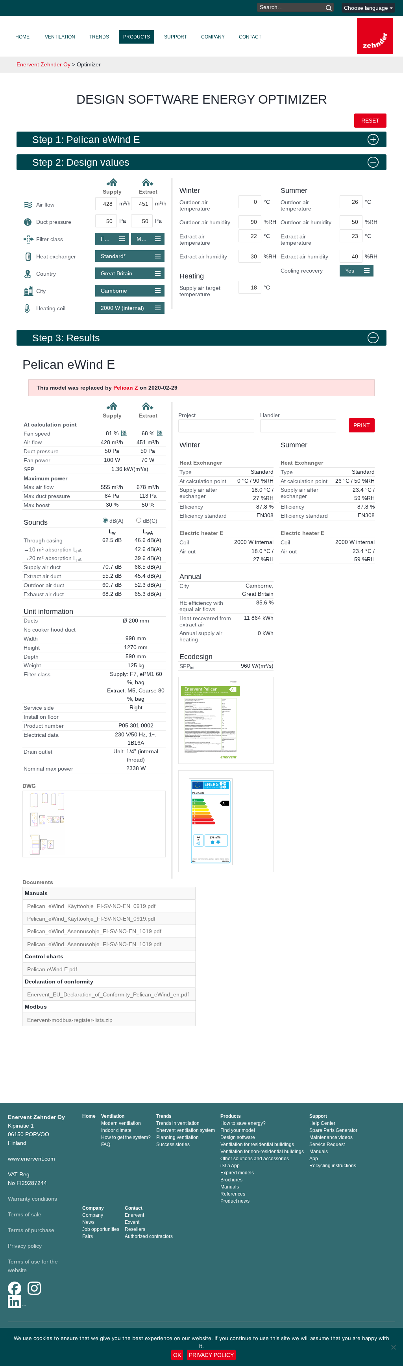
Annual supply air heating (200, 636)
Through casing (43, 540)
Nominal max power (48, 768)
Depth (31, 657)
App (313, 1158)
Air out (187, 551)
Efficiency (191, 507)
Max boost (37, 505)
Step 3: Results (66, 337)
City (41, 291)
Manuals (229, 1187)
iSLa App (230, 1165)
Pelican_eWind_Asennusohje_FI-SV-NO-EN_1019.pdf (94, 931)
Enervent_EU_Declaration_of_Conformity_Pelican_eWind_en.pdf (108, 994)
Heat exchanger (56, 256)
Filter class (49, 239)
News (88, 1222)
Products (136, 37)
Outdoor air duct (44, 585)
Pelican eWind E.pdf (52, 969)
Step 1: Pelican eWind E (86, 139)
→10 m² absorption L (52, 549)
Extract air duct (42, 576)
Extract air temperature (194, 239)
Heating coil (50, 308)
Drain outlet (38, 752)
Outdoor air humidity (204, 222)
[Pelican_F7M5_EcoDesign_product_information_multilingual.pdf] (210, 720)
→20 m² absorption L (52, 558)
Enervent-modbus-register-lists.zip (70, 1020)
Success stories (173, 1144)
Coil (184, 542)
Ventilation (60, 37)
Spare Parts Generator (333, 1130)
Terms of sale (24, 1214)
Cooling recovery (302, 270)
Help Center (322, 1123)
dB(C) (150, 521)
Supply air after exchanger (198, 493)
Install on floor (41, 717)
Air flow (45, 204)
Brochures (231, 1180)
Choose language (367, 8)
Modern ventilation (121, 1123)
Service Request (327, 1144)
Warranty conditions (32, 1199)
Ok (177, 1355)
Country (46, 274)
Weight (32, 665)
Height (32, 648)
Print (361, 425)
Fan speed (37, 433)
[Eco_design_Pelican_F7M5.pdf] (210, 821)
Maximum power (45, 478)
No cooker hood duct (50, 629)
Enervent (134, 1215)
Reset (370, 120)
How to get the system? (126, 1137)
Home (22, 37)
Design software (237, 1137)
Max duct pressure (47, 496)
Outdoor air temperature (194, 205)
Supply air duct (42, 567)
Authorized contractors (149, 1236)
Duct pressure (53, 222)
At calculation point (50, 424)
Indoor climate (116, 1130)
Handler (270, 415)
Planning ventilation (177, 1137)
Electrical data (41, 735)
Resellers (135, 1229)
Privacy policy (25, 1246)
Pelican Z (125, 388)
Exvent (132, 1222)
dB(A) (116, 521)
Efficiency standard (203, 516)
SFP (29, 469)
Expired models (237, 1173)
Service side (39, 708)
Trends (99, 37)
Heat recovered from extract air (205, 621)
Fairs (87, 1236)
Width (31, 638)
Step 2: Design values (80, 162)
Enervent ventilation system (185, 1130)
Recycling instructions (332, 1165)
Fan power (37, 460)
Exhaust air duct (44, 594)
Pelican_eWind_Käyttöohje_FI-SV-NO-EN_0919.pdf (91, 906)
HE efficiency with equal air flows (201, 606)
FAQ (105, 1144)
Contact (250, 37)
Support (175, 37)
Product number (44, 726)
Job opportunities (100, 1229)
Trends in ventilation (178, 1123)
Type (185, 472)
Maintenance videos (331, 1137)
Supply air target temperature (199, 291)
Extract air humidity (203, 256)
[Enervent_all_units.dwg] (47, 824)
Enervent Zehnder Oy (43, 64)
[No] (393, 1347)
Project (187, 415)
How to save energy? (243, 1123)
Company (213, 37)
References (232, 1194)
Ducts (31, 620)
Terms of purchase (31, 1230)
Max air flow (39, 487)
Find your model (237, 1130)
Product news (235, 1201)
